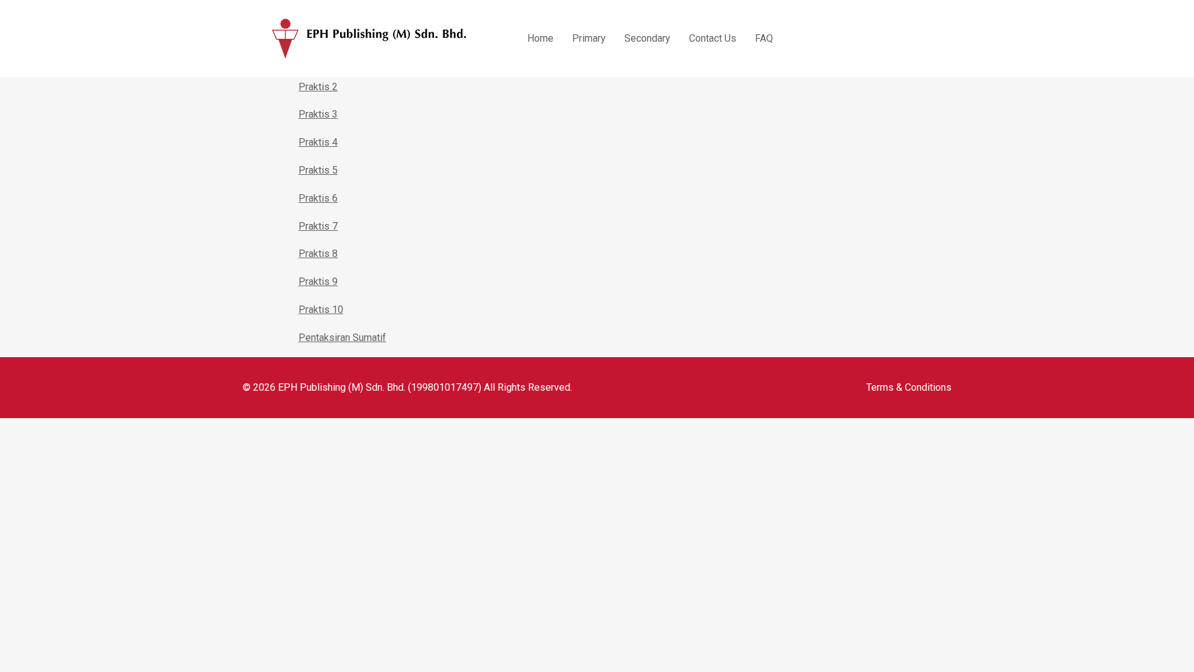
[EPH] (369, 38)
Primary (589, 38)
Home (540, 38)
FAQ (764, 38)
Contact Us (712, 38)
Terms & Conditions (908, 387)
